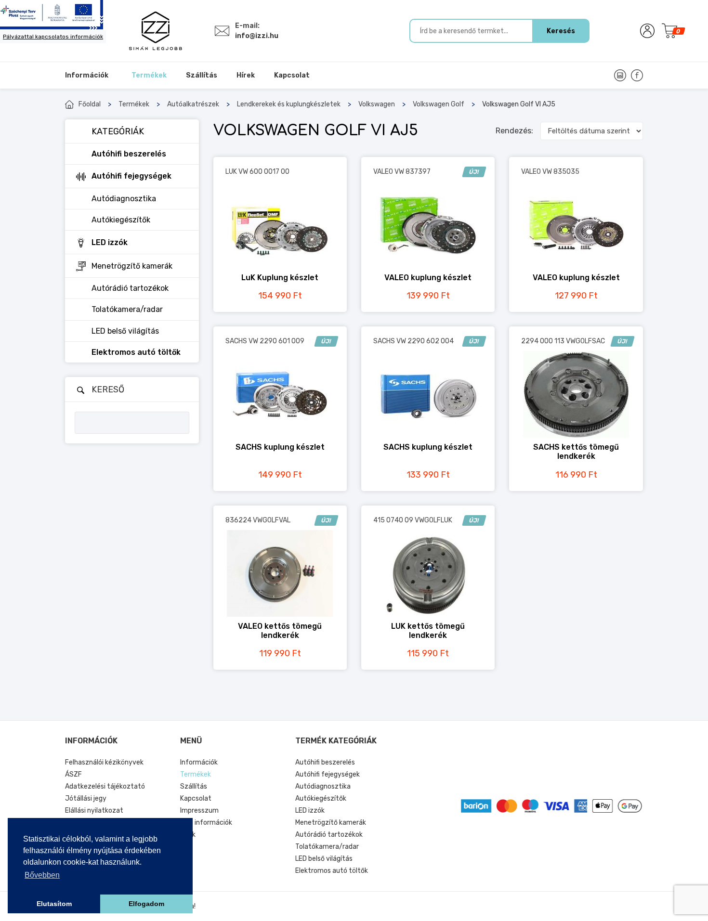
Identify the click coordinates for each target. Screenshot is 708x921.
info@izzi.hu (256, 36)
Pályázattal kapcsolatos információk (53, 36)
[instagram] (620, 75)
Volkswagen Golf (438, 104)
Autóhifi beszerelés (325, 762)
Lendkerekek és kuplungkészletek (289, 104)
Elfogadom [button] (146, 904)
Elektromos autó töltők (331, 871)
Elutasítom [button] (54, 904)
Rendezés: (514, 130)
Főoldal (90, 104)
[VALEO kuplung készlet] (428, 225)
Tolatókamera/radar (327, 847)
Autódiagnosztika (323, 786)
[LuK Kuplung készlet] (280, 225)
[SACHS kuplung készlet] (280, 394)
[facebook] (637, 75)
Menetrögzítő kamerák (330, 822)
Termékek (133, 104)
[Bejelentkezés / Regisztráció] (647, 31)
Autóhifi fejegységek (327, 774)
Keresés (561, 31)
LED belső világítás (324, 859)
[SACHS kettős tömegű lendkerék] (575, 394)
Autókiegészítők (320, 798)
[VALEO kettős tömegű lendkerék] (280, 573)
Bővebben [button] (42, 875)
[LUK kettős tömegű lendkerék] (428, 573)
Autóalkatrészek (193, 104)
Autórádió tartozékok (329, 834)
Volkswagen (376, 104)
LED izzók (310, 810)
